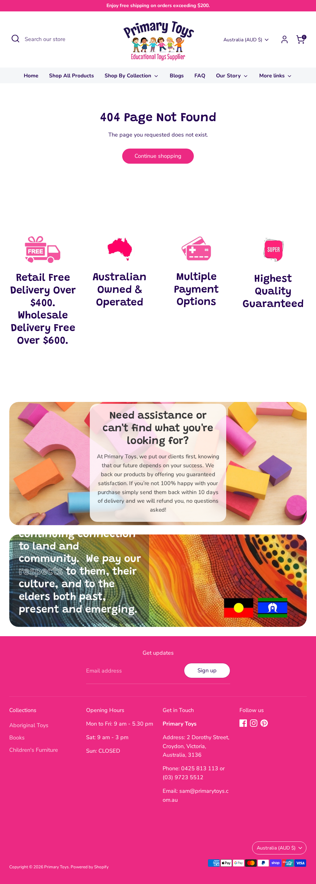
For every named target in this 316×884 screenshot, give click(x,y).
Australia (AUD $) (242, 39)
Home (31, 75)
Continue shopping (158, 156)
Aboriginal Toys (28, 725)
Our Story (229, 75)
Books (17, 737)
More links (272, 75)
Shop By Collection (129, 75)
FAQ (199, 75)
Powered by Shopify (90, 867)
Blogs (177, 75)
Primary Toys (56, 867)
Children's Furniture (33, 750)
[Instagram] (253, 723)
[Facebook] (243, 723)
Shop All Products (71, 75)
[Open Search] (15, 38)
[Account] (284, 39)
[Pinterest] (264, 723)
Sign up (207, 670)
